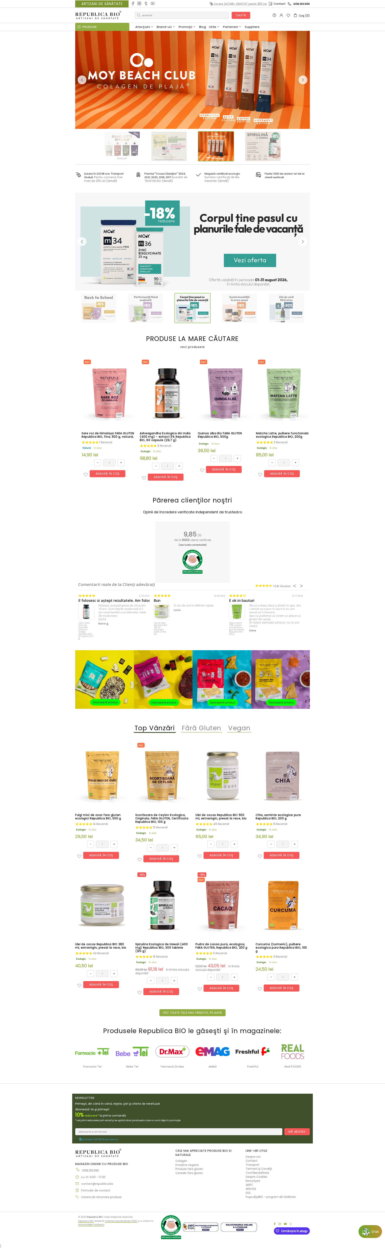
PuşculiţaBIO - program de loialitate (271, 1197)
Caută (241, 15)
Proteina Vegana (187, 1165)
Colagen (181, 1161)
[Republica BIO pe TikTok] (146, 3)
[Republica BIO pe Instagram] (139, 3)
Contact (280, 4)
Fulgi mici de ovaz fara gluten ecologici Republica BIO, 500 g (98, 816)
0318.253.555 (301, 4)
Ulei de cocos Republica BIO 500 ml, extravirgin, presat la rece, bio (221, 816)
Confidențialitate (257, 1173)
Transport (252, 1165)
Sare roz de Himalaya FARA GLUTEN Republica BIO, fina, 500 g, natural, (108, 435)
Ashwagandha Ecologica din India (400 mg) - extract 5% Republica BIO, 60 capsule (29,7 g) (165, 437)
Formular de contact (95, 1190)
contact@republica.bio (97, 1184)
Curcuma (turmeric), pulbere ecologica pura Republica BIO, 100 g (281, 948)
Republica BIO (98, 15)
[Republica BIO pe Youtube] (153, 3)
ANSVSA (251, 1189)
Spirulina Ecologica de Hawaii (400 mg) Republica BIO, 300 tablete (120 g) (161, 948)
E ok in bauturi (241, 600)
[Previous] (82, 79)
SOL (248, 1193)
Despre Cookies (256, 1177)
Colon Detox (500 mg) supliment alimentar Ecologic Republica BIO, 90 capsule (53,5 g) (86, 629)
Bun (157, 600)
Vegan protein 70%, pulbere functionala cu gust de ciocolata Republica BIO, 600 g (236, 628)
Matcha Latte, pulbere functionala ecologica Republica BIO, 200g (282, 435)
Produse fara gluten (189, 1169)
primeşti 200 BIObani (99, 1139)
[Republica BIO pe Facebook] (133, 3)
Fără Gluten (202, 728)
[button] (86, 474)
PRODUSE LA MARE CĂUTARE (192, 342)
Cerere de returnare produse (101, 1197)
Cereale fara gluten (189, 1173)
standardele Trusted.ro (91, 1224)
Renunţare (253, 1181)
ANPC (249, 1185)
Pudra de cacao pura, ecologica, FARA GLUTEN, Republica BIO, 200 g (221, 946)
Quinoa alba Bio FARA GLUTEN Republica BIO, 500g (220, 435)
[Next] (303, 79)
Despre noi (253, 1156)
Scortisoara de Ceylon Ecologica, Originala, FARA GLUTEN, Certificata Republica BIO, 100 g (161, 818)
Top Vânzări (155, 728)
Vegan (239, 728)
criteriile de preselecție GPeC (121, 1221)
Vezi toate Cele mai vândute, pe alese (192, 1013)
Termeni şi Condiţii (259, 1169)
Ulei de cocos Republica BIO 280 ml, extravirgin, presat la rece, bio (160, 628)
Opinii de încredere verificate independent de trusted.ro (192, 512)
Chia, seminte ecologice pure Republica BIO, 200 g (278, 816)
